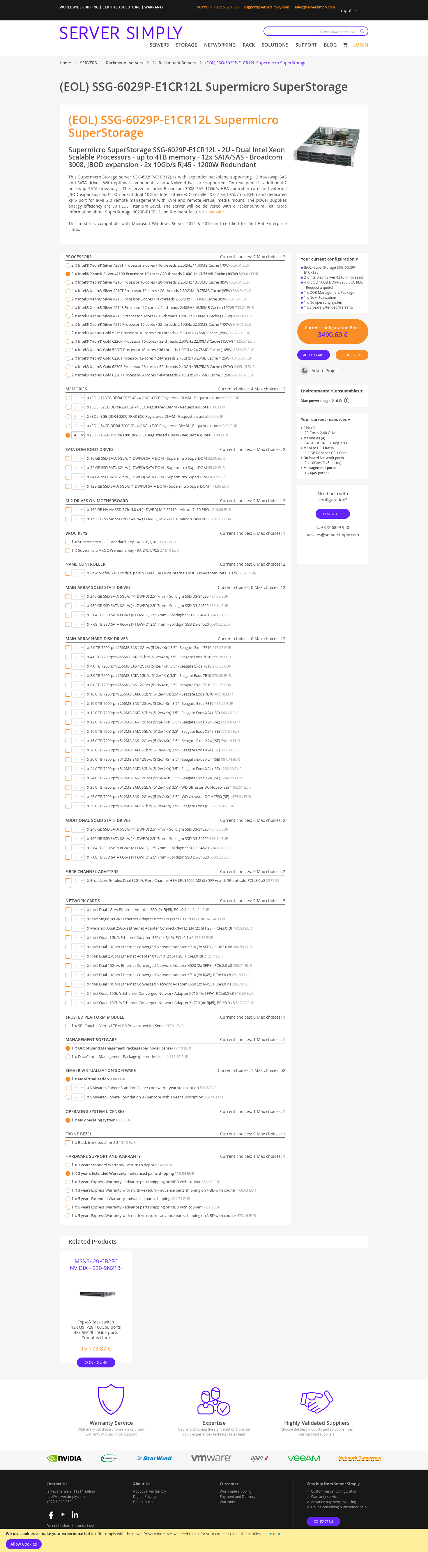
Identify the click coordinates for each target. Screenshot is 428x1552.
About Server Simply (149, 1491)
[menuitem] (159, 45)
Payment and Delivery (237, 1496)
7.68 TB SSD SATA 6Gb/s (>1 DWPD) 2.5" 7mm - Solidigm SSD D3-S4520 (160, 624)
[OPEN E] (259, 1460)
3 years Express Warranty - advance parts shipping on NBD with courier (149, 1181)
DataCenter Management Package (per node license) (133, 1056)
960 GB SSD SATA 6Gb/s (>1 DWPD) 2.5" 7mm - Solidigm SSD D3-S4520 (159, 605)
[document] (214, 1540)
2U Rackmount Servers (174, 63)
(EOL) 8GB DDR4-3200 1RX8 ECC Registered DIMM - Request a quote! (156, 416)
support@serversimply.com (266, 7)
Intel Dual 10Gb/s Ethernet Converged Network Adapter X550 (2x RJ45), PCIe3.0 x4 (170, 984)
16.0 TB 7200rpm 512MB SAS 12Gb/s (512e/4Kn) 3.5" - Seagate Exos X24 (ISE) (165, 740)
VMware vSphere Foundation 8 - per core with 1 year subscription (156, 1097)
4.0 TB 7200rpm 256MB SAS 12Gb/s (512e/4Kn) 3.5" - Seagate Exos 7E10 (160, 666)
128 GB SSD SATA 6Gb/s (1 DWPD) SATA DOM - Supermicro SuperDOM (159, 486)
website (216, 212)
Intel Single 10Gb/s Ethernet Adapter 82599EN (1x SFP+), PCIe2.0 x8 (157, 918)
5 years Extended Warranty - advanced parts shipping (134, 1198)
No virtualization (101, 1079)
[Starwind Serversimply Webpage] (154, 1460)
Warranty (227, 1501)
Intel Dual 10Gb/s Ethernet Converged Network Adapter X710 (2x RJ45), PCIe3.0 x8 (170, 974)
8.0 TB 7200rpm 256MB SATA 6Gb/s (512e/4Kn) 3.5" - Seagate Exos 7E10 (160, 675)
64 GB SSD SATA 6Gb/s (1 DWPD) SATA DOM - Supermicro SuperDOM (157, 476)
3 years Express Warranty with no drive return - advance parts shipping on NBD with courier (167, 1190)
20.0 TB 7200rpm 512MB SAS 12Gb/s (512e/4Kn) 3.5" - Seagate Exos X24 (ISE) (165, 759)
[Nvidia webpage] (64, 1460)
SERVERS (89, 63)
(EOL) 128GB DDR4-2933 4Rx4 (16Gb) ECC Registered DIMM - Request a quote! (164, 397)
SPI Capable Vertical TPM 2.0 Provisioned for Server (131, 1025)
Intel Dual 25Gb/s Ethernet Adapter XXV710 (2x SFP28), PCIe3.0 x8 (156, 956)
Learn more (272, 1533)
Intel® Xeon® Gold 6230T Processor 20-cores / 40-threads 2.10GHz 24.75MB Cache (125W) (166, 375)
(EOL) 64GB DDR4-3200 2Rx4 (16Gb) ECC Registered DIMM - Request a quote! (163, 425)
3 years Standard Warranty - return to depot (125, 1164)
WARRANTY (154, 7)
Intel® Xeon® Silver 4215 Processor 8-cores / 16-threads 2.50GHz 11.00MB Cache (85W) (162, 299)
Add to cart (313, 355)
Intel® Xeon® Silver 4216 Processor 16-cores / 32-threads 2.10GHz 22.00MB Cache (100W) (165, 324)
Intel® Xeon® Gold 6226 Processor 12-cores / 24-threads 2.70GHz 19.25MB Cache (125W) (165, 358)
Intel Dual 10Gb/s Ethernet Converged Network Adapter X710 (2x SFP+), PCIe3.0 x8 (171, 946)
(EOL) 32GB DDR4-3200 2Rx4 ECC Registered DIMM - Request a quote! (157, 407)
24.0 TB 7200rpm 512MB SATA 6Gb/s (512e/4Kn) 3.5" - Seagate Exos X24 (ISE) (166, 768)
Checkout (352, 355)
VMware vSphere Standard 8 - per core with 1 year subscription (153, 1087)
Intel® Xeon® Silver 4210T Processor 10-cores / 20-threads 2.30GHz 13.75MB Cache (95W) (165, 290)
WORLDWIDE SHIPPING (79, 7)
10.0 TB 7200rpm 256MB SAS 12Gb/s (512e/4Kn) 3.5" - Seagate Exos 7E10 (161, 703)
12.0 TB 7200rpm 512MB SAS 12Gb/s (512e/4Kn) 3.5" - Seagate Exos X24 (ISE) (165, 722)
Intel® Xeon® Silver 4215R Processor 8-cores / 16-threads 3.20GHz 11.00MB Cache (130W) (165, 315)
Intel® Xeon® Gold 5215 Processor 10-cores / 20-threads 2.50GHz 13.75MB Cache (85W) (164, 332)
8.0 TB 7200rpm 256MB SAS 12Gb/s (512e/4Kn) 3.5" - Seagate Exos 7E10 (160, 684)
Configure (95, 1362)
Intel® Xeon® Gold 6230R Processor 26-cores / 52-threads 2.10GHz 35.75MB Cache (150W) (166, 366)
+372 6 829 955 (226, 7)
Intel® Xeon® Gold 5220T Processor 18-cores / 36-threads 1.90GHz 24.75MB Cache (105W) (166, 349)
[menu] (243, 45)
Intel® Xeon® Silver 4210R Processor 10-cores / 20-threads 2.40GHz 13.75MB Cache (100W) (168, 273)
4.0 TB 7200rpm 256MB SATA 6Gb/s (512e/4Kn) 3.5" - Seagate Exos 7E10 (160, 656)
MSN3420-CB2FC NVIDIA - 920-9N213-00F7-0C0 (96, 1264)
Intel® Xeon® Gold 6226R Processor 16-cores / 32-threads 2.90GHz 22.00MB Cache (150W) (166, 341)
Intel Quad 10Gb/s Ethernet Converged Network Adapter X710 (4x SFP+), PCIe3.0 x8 (172, 993)
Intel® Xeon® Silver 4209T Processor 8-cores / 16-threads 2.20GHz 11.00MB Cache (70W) (164, 265)
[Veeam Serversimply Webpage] (304, 1460)
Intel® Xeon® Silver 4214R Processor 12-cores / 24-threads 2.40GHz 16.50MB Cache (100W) (166, 307)
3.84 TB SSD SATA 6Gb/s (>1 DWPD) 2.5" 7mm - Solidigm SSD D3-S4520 (160, 614)
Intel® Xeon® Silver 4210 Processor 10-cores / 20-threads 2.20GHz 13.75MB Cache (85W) (164, 282)
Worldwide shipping (236, 1491)
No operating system (105, 1120)
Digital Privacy (144, 1496)
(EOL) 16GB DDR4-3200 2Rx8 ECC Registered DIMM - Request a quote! (159, 435)
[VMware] (211, 1460)
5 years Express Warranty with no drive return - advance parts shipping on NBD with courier (167, 1215)
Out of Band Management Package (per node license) (134, 1048)
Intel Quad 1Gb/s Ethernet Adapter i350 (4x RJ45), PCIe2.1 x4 (151, 937)
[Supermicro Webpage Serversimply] (108, 1460)
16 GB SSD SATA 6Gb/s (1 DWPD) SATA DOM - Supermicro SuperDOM (157, 458)
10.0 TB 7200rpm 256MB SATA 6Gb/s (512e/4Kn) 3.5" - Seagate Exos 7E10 (161, 694)
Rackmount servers (125, 63)
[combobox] (315, 31)
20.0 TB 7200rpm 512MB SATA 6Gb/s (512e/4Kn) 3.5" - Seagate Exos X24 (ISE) (165, 750)
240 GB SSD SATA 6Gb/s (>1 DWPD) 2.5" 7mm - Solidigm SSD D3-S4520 (159, 596)
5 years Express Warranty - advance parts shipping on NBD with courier (149, 1207)
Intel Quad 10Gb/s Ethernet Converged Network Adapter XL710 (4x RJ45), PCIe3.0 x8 (172, 1002)
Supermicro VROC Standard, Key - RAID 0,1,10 (127, 541)
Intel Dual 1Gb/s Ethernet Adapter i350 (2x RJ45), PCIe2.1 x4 (149, 909)
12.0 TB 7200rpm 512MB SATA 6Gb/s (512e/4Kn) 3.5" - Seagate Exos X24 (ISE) (165, 712)
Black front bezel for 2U (107, 1142)
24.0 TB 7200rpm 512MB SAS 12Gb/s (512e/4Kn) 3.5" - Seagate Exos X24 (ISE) (166, 778)
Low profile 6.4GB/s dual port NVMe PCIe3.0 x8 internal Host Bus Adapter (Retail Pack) (173, 573)
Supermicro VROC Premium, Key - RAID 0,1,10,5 (128, 550)
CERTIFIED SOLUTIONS (121, 7)
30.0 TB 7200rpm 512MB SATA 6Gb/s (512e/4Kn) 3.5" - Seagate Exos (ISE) (162, 805)
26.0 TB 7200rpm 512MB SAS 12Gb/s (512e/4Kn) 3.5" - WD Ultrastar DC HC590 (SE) (170, 796)
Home (66, 63)
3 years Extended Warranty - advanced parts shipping (136, 1173)
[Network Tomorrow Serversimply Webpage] (360, 1460)
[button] (350, 10)
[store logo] (121, 32)
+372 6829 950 (335, 527)
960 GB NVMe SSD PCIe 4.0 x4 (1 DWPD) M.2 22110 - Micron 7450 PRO (160, 509)
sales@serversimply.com (314, 7)
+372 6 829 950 (59, 1501)
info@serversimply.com (66, 1496)
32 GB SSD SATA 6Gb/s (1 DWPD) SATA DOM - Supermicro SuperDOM (157, 467)
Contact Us (332, 513)
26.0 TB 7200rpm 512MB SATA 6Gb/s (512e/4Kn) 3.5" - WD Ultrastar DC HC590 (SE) (170, 787)
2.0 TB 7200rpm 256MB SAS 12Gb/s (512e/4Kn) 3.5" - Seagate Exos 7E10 (160, 647)
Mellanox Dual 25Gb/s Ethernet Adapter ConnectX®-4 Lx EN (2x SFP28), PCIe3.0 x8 (171, 928)
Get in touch (143, 1501)
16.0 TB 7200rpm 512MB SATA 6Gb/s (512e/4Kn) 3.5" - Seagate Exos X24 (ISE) (165, 731)
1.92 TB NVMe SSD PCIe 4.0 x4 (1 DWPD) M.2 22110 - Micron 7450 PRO (160, 518)
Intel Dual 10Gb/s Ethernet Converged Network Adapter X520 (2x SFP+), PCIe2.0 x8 (171, 965)
